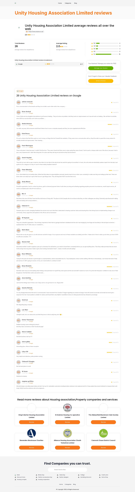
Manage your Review (101, 68)
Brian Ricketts (26, 266)
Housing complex (21, 479)
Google (21, 91)
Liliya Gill (25, 351)
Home (60, 3)
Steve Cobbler (27, 332)
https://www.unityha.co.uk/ (35, 31)
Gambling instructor (85, 477)
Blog (75, 3)
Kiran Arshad (26, 111)
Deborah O (25, 206)
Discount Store (21, 477)
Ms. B (24, 194)
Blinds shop (41, 475)
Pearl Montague (27, 145)
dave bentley (26, 278)
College (82, 475)
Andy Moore (26, 181)
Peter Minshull (27, 169)
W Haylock (25, 218)
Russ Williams (26, 254)
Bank (18, 475)
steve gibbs (26, 341)
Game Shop (104, 477)
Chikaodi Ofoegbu (28, 361)
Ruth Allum (25, 230)
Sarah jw (25, 300)
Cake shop (62, 475)
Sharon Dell (26, 242)
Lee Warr (25, 310)
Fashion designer (63, 477)
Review (31, 422)
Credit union (104, 475)
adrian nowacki (27, 101)
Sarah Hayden (27, 157)
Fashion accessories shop (45, 477)
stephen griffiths (28, 381)
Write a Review (101, 81)
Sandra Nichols (27, 288)
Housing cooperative (43, 479)
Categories (68, 3)
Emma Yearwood (27, 320)
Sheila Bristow (27, 123)
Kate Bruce (26, 133)
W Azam (25, 371)
